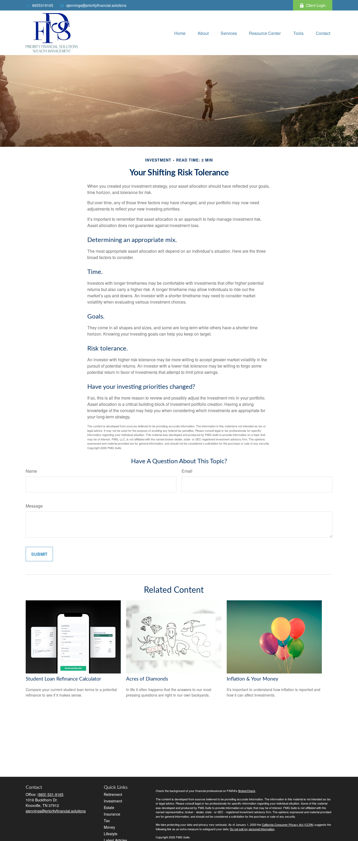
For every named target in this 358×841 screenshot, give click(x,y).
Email (187, 471)
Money (109, 827)
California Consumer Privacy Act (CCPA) (288, 824)
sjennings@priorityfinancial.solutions (96, 5)
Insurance (112, 814)
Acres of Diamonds (147, 679)
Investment (113, 801)
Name (31, 471)
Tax (107, 820)
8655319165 (42, 5)
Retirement (113, 794)
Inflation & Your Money (252, 679)
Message (34, 506)
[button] (180, 32)
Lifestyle (110, 833)
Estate (109, 807)
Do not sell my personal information (252, 829)
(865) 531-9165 (50, 794)
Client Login (316, 5)
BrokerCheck (246, 791)
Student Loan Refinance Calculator (63, 679)
